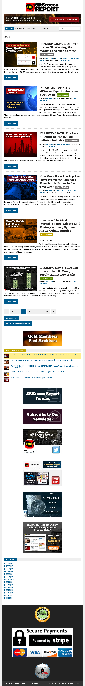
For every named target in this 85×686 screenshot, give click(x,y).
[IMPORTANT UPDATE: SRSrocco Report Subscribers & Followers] (20, 109)
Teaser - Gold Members (63, 238)
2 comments (50, 146)
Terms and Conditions (70, 683)
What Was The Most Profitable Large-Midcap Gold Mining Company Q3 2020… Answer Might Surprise (59, 225)
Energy (57, 144)
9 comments (65, 60)
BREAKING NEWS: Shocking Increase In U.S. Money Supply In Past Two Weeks (58, 271)
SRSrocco (49, 58)
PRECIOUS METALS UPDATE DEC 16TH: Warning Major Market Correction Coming (58, 47)
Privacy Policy (54, 683)
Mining (57, 190)
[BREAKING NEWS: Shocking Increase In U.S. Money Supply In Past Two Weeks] (20, 289)
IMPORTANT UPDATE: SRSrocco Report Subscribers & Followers (59, 91)
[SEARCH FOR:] (69, 28)
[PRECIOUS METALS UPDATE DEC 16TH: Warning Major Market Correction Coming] (20, 66)
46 (47, 311)
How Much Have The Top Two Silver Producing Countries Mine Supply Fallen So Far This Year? (60, 182)
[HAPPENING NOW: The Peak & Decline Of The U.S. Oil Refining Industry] (20, 155)
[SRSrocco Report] (42, 7)
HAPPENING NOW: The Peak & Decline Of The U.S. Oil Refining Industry (58, 137)
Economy (58, 58)
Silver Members (65, 144)
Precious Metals (68, 58)
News (56, 98)
